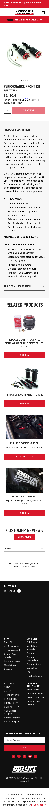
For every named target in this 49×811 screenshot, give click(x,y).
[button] (21, 80)
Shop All (8, 642)
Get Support (32, 642)
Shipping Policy (11, 707)
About (7, 687)
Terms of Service (12, 695)
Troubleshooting (34, 676)
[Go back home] (25, 12)
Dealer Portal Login (36, 697)
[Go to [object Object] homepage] (24, 769)
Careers (8, 691)
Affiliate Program (12, 717)
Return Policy (10, 699)
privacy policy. (38, 804)
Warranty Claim (34, 664)
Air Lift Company (12, 721)
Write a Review (24, 537)
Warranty (31, 653)
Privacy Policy (11, 703)
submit (24, 747)
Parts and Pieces (12, 661)
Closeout (8, 669)
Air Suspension (11, 646)
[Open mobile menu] (6, 12)
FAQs (29, 672)
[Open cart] (43, 12)
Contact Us (32, 668)
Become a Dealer (35, 693)
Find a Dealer (33, 689)
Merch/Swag (10, 665)
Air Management (12, 650)
